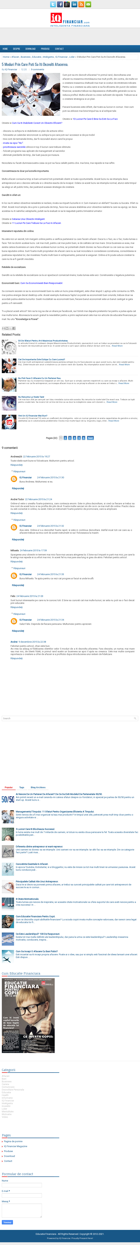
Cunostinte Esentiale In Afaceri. (32, 864)
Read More (117, 346)
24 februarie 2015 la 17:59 (33, 550)
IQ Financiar (61, 57)
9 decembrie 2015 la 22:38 (32, 641)
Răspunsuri (19, 471)
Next (90, 438)
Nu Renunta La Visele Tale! (31, 397)
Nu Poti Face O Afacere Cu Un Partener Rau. (39, 378)
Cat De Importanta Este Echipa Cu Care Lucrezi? (41, 359)
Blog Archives (38, 787)
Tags (21, 787)
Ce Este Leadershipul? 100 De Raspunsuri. (38, 934)
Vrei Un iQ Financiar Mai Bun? (32, 415)
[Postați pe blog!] (7, 328)
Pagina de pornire (13, 1141)
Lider (72, 57)
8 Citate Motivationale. (27, 899)
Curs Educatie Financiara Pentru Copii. (35, 916)
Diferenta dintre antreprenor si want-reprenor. (39, 846)
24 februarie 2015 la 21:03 (29, 596)
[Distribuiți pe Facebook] (14, 328)
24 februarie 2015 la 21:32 (50, 525)
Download (31, 48)
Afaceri (15, 57)
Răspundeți (17, 465)
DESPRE (16, 48)
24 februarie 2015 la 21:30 (50, 477)
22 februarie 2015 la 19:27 (36, 456)
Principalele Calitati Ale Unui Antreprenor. (37, 881)
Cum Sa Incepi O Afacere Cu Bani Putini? (37, 951)
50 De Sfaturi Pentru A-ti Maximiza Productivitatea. (43, 340)
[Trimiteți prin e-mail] (3, 328)
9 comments (37, 69)
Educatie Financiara (46, 1234)
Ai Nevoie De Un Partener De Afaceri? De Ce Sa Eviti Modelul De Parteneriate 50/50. (59, 794)
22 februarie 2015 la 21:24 (38, 499)
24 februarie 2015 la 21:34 (50, 619)
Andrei (14, 641)
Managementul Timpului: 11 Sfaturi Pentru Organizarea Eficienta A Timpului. (55, 811)
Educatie (36, 57)
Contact (59, 48)
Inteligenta (48, 57)
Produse (45, 48)
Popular (9, 787)
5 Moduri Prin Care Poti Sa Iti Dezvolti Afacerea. (35, 64)
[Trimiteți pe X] (10, 328)
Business (25, 57)
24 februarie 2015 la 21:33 (50, 574)
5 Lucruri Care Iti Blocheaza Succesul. (35, 829)
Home (5, 48)
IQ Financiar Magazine (15, 1146)
